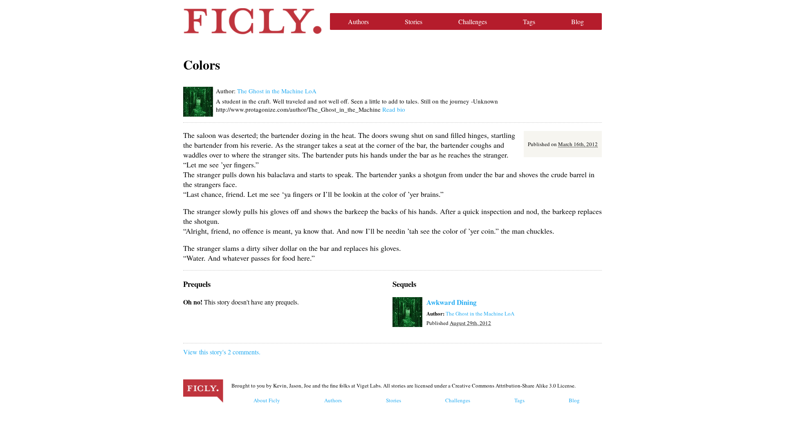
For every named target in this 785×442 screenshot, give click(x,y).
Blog (577, 21)
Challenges (472, 21)
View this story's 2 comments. (221, 351)
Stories (413, 21)
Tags (529, 21)
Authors (358, 21)
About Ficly (266, 400)
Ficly (252, 21)
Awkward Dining (451, 302)
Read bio (393, 109)
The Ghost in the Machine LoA (276, 91)
